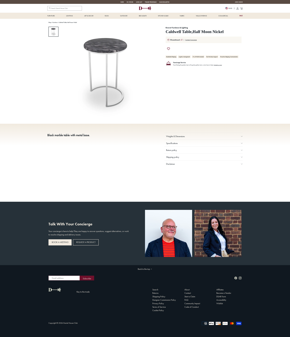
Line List (139, 2)
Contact (187, 293)
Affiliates (220, 289)
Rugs (107, 16)
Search (155, 289)
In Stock (130, 2)
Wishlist (219, 303)
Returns (155, 293)
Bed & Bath (143, 16)
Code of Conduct (191, 307)
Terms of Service (159, 307)
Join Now (239, 2)
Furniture (51, 16)
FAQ (186, 300)
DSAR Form (221, 296)
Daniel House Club (70, 323)
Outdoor (123, 16)
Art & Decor (88, 16)
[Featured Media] (106, 73)
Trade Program (151, 2)
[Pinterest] (235, 277)
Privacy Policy (158, 303)
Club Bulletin (164, 2)
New (122, 2)
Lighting (69, 16)
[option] (53, 32)
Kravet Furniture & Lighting (177, 27)
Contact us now (218, 65)
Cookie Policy (158, 310)
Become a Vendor (223, 293)
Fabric (182, 16)
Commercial (223, 16)
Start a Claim (189, 296)
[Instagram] (240, 277)
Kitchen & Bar (163, 16)
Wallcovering (201, 16)
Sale (241, 16)
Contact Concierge (191, 40)
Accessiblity (221, 300)
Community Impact (192, 303)
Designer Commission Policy (164, 300)
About (187, 289)
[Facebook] (231, 277)
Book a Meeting (60, 242)
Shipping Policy (158, 296)
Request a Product (85, 242)
